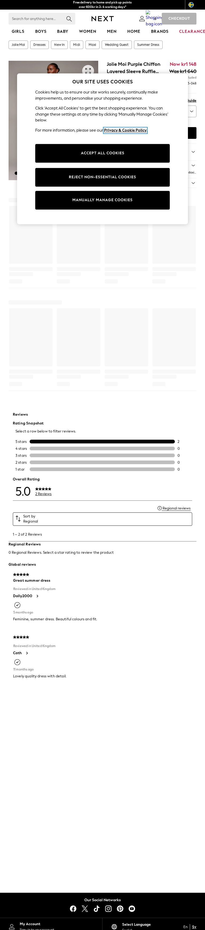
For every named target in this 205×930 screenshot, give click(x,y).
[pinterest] (120, 909)
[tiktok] (96, 909)
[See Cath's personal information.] (27, 653)
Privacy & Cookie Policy (125, 130)
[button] (16, 173)
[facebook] (73, 909)
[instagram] (108, 909)
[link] (142, 19)
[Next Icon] (103, 18)
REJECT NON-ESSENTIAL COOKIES (102, 177)
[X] (85, 909)
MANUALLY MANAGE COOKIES (102, 200)
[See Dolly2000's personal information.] (37, 596)
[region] (102, 148)
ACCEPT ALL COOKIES (102, 153)
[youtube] (132, 909)
